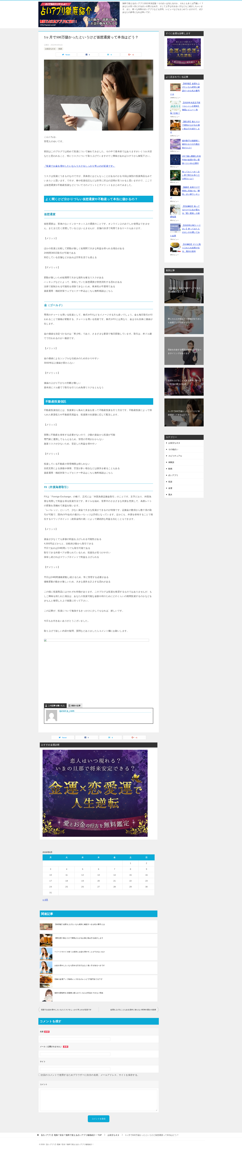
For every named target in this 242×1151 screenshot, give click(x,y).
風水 (170, 494)
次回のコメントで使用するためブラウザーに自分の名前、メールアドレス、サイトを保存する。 (90, 1075)
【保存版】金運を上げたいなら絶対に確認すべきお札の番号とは (79, 924)
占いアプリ (173, 475)
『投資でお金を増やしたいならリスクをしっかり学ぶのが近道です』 (79, 166)
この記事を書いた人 (56, 706)
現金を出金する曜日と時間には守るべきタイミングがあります (184, 351)
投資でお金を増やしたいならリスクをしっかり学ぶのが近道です (66, 1010)
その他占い (173, 449)
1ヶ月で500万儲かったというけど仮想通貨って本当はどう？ (184, 413)
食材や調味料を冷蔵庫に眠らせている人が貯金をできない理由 (78, 993)
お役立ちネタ (50, 49)
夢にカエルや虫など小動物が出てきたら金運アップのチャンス (184, 320)
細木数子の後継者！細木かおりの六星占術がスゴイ (191, 144)
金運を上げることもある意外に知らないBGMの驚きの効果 (133, 1010)
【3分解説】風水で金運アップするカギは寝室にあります (184, 290)
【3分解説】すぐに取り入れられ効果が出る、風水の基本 (191, 247)
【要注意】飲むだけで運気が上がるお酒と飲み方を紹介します (78, 938)
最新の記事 (76, 706)
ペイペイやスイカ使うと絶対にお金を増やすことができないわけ (79, 952)
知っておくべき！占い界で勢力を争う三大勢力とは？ (191, 175)
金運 (170, 488)
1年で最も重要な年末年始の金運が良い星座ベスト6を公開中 (191, 159)
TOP (71, 1135)
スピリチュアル (175, 456)
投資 (60, 49)
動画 (170, 469)
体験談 (171, 462)
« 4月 (45, 900)
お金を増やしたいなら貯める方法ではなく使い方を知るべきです (79, 965)
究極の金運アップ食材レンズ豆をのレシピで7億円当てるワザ (78, 979)
